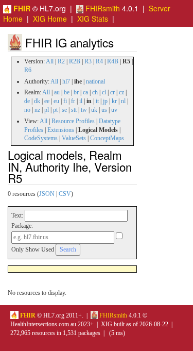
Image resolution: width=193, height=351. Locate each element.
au (57, 92)
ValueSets (74, 138)
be (66, 92)
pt (55, 109)
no (27, 109)
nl (123, 101)
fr (73, 101)
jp (105, 101)
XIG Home (50, 18)
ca (85, 92)
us (104, 109)
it (97, 101)
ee (46, 101)
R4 (99, 61)
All (50, 61)
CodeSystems (41, 138)
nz (37, 109)
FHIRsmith (101, 8)
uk (94, 109)
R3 (88, 61)
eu (56, 101)
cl (104, 92)
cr (112, 92)
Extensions (60, 129)
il (80, 101)
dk (37, 101)
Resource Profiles (73, 121)
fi (65, 101)
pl (46, 109)
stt (74, 109)
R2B (74, 61)
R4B (112, 61)
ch (95, 92)
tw (84, 109)
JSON (47, 193)
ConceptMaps (107, 138)
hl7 (66, 81)
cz (121, 92)
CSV (65, 193)
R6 (27, 70)
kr (114, 101)
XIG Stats (92, 18)
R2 (61, 61)
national (95, 81)
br (76, 92)
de (27, 101)
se (64, 109)
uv (114, 109)
